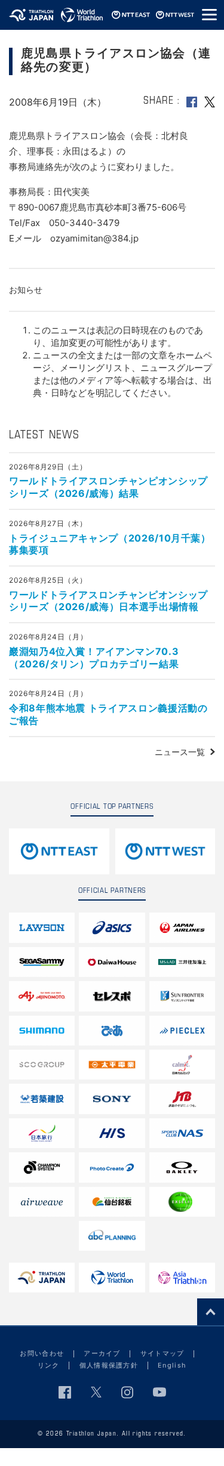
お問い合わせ (42, 1353)
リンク (49, 1365)
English (172, 1365)
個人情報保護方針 (109, 1365)
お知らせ (25, 289)
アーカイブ (102, 1353)
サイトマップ (162, 1353)
